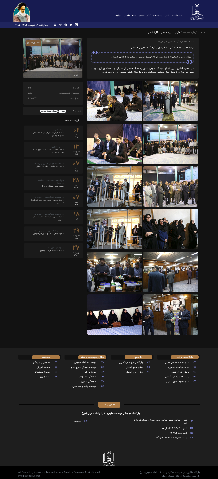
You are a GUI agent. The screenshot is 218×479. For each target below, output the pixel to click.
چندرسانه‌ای (157, 15)
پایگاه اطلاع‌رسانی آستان (177, 377)
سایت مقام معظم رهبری (177, 362)
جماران (62, 111)
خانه (203, 32)
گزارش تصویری (144, 15)
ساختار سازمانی (130, 15)
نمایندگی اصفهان (88, 377)
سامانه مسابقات (42, 372)
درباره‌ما (118, 15)
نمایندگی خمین (89, 381)
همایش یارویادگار (41, 362)
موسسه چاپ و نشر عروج (84, 386)
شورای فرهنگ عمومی (49, 111)
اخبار (167, 15)
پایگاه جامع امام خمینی (131, 362)
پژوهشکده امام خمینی (85, 362)
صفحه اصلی (177, 15)
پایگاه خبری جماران (179, 372)
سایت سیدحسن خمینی (177, 381)
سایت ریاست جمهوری (178, 367)
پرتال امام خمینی (134, 372)
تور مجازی (45, 377)
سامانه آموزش (43, 367)
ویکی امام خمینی (134, 367)
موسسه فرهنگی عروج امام (84, 367)
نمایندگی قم (91, 372)
